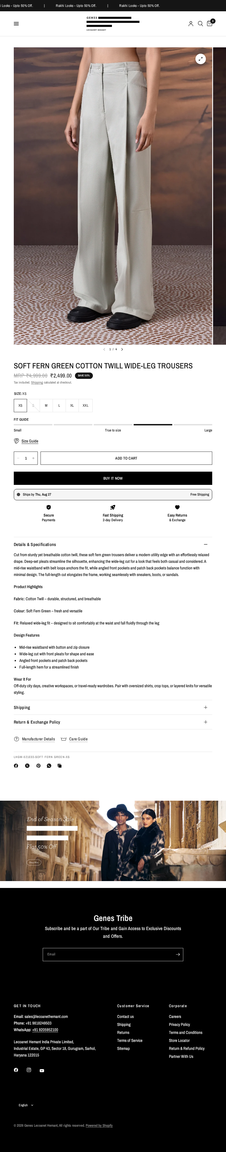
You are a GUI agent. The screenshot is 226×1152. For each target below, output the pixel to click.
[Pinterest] (39, 765)
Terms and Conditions (185, 1032)
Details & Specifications (35, 544)
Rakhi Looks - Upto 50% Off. (73, 5)
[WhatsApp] (50, 765)
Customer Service (133, 1006)
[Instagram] (33, 1070)
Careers (175, 1016)
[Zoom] (200, 59)
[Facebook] (17, 765)
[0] (208, 23)
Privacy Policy (179, 1024)
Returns (123, 1032)
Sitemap (123, 1048)
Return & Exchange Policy (37, 722)
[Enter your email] (177, 954)
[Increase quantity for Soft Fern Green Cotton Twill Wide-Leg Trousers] (33, 458)
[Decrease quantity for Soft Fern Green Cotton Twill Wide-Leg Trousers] (18, 458)
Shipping (37, 382)
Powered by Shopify (99, 1125)
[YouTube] (46, 1070)
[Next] (122, 349)
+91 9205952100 (45, 1030)
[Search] (200, 23)
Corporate (178, 1006)
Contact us (125, 1016)
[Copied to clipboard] (60, 765)
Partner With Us (181, 1056)
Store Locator (179, 1040)
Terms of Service (129, 1040)
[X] (28, 765)
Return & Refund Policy (187, 1048)
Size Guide (29, 441)
